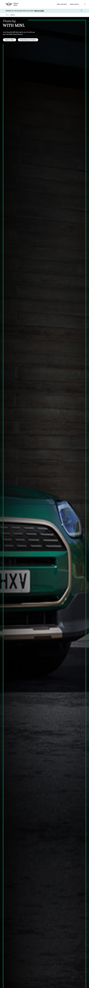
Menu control (85, 4)
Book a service (74, 4)
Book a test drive (62, 4)
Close (81, 11)
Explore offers (9, 40)
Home (7, 15)
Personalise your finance (28, 40)
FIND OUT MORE (39, 11)
